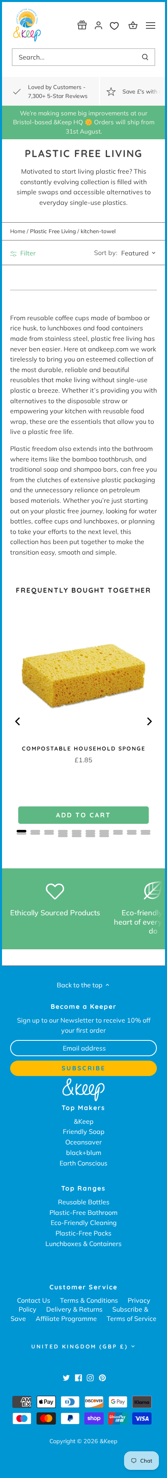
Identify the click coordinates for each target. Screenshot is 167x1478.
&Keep (84, 1121)
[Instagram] (90, 1377)
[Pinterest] (102, 1377)
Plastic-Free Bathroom (83, 1212)
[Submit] (145, 57)
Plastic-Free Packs (83, 1233)
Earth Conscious (83, 1163)
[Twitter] (66, 1377)
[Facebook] (78, 1377)
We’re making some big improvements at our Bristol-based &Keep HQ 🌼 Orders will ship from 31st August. (83, 122)
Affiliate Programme (66, 1318)
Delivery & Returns (74, 1309)
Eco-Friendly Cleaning (84, 1223)
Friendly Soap (84, 1131)
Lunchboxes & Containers (83, 1244)
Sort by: (106, 252)
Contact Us (33, 1300)
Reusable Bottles (83, 1202)
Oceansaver (83, 1142)
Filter (27, 253)
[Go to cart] (134, 25)
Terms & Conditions (89, 1300)
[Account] (98, 25)
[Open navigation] (150, 25)
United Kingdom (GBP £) (79, 1346)
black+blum (83, 1152)
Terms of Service (131, 1318)
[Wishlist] (116, 25)
